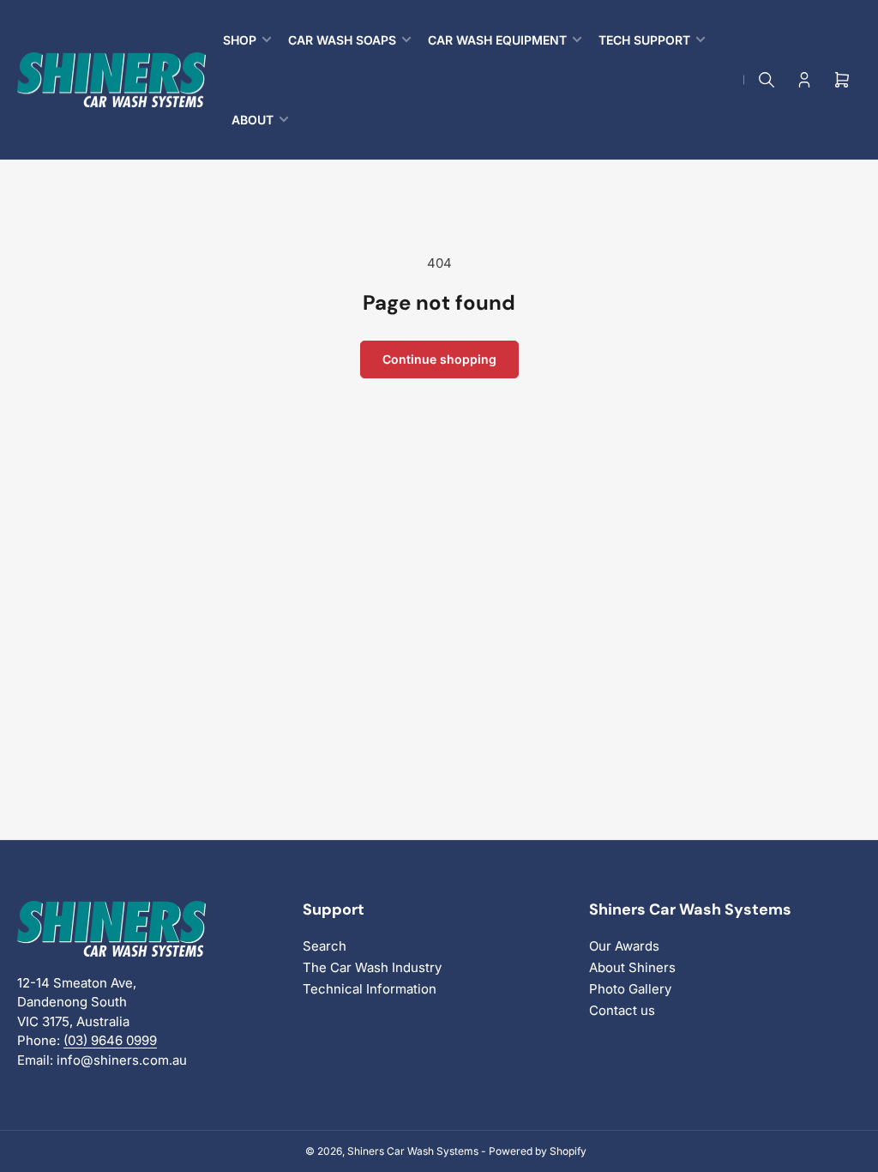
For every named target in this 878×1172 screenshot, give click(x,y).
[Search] (766, 80)
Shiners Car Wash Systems (412, 1151)
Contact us (622, 1010)
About (253, 119)
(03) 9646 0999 (110, 1040)
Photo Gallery (630, 989)
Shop (239, 40)
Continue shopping (439, 359)
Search (324, 946)
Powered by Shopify (537, 1151)
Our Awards (624, 946)
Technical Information (369, 989)
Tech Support (644, 40)
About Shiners (632, 967)
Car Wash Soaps (342, 40)
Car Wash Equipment (497, 40)
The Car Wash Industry (372, 967)
